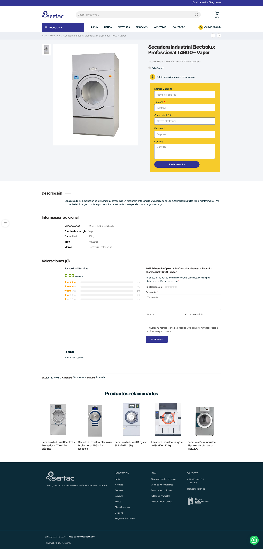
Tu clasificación (154, 287)
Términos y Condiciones (162, 490)
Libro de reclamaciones (161, 501)
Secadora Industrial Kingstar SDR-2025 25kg (131, 444)
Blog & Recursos (122, 507)
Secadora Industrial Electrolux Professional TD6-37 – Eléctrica (58, 445)
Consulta (158, 141)
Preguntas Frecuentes (125, 518)
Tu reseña (152, 292)
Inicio (94, 27)
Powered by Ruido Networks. (58, 543)
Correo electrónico (163, 115)
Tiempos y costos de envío (163, 479)
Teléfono (159, 102)
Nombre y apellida (163, 89)
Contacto (178, 27)
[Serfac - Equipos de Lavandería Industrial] (52, 14)
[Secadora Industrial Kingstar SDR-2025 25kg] (131, 419)
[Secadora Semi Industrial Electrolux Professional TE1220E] (213, 35)
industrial (100, 377)
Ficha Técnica (158, 68)
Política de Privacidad (160, 496)
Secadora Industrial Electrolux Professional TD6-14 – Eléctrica (95, 445)
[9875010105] (46, 49)
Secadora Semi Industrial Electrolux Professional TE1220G (202, 445)
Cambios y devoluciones (162, 484)
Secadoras (55, 35)
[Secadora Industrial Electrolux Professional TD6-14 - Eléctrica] (95, 419)
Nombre (151, 314)
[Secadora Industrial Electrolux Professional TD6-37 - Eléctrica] (58, 419)
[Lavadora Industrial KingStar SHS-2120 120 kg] (168, 419)
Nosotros (160, 27)
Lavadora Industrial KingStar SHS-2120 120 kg (167, 444)
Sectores (124, 27)
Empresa (159, 128)
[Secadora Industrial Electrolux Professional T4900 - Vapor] (219, 35)
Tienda (108, 27)
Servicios (141, 27)
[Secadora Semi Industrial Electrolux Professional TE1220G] (204, 419)
